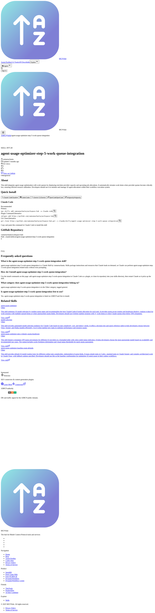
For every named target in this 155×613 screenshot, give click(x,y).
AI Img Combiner (11, 593)
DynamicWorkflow (12, 579)
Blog (7, 556)
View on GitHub (9, 173)
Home (7, 554)
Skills (28, 62)
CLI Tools (15, 62)
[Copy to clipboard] (54, 211)
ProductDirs (9, 590)
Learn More (8, 385)
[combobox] (6, 65)
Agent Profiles (6, 62)
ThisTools (9, 588)
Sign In (4, 71)
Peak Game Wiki (11, 574)
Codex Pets (9, 561)
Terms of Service (11, 565)
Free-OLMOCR (11, 577)
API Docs (22, 62)
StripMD (8, 572)
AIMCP (4, 135)
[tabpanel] (77, 211)
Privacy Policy (10, 563)
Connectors (19, 385)
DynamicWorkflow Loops (14, 581)
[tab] (10, 197)
